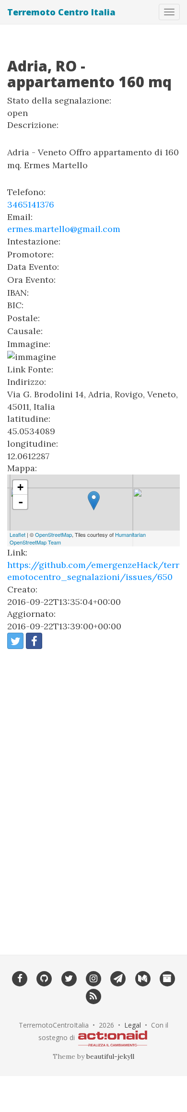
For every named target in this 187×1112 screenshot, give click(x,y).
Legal (132, 1025)
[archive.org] (167, 977)
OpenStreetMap (53, 534)
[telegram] (118, 977)
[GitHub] (44, 977)
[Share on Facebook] (34, 641)
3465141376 (30, 204)
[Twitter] (69, 977)
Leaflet (17, 534)
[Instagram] (93, 977)
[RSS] (93, 995)
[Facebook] (19, 977)
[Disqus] (93, 795)
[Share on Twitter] (15, 641)
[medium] (143, 977)
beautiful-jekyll (110, 1056)
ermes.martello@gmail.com (63, 228)
